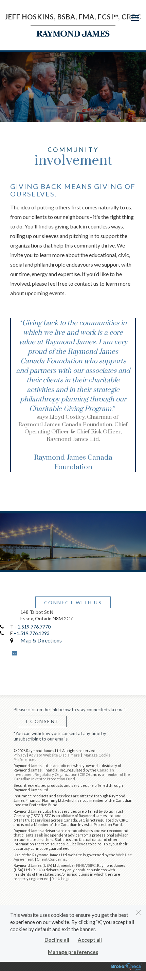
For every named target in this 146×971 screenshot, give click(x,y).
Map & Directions (41, 640)
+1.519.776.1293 (32, 633)
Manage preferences (73, 952)
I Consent (42, 721)
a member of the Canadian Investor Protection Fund (72, 776)
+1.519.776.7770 (33, 627)
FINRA (81, 865)
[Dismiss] (138, 912)
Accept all (90, 940)
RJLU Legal (61, 878)
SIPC (92, 865)
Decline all (56, 940)
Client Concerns (51, 859)
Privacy (20, 755)
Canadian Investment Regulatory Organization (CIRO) (64, 772)
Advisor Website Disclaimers (54, 755)
